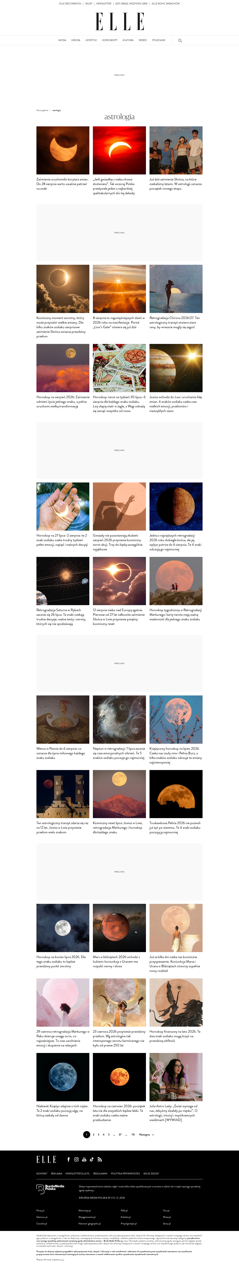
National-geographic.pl (90, 1223)
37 (120, 1135)
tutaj (62, 1260)
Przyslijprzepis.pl (129, 1223)
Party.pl (40, 1210)
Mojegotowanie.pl (87, 1217)
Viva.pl (166, 1210)
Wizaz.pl (167, 1217)
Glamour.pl (41, 1217)
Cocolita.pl (41, 1223)
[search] (180, 40)
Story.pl (167, 1223)
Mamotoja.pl (85, 1210)
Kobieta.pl (126, 1217)
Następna (144, 1135)
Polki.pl (124, 1210)
